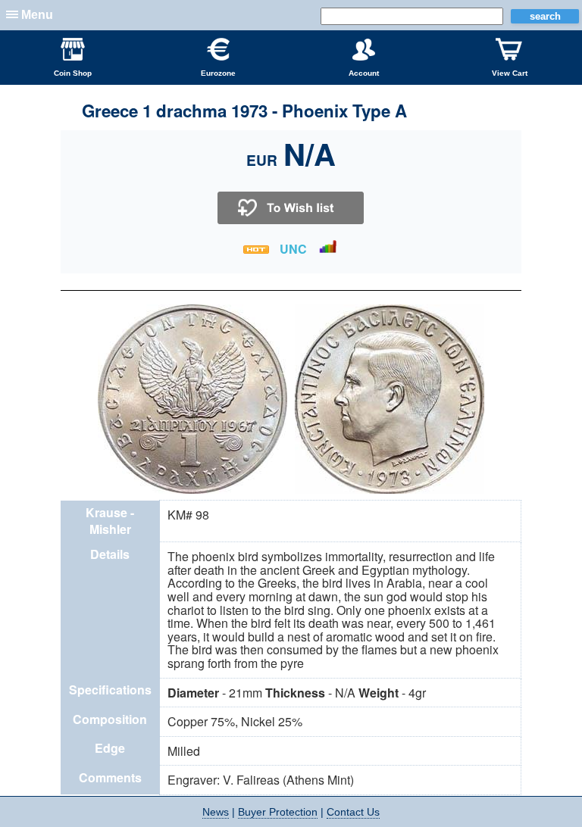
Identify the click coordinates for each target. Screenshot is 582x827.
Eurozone (218, 73)
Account (364, 73)
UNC (293, 248)
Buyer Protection (278, 812)
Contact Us (353, 812)
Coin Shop (73, 73)
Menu (37, 14)
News (215, 812)
